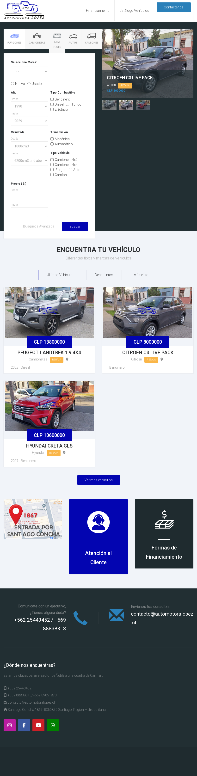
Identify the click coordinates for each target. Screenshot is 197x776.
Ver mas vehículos (99, 480)
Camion (61, 175)
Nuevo (20, 84)
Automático (64, 144)
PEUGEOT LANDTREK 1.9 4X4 (49, 352)
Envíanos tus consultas (150, 606)
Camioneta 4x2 (66, 160)
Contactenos (174, 7)
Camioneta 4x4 (66, 165)
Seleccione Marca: (24, 62)
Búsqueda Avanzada (38, 226)
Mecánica (62, 139)
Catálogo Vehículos (134, 11)
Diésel (59, 104)
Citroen (111, 85)
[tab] (14, 39)
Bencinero (62, 99)
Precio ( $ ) (18, 183)
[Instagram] (10, 725)
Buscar (74, 226)
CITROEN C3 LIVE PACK (130, 77)
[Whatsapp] (53, 725)
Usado (37, 84)
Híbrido (75, 104)
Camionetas (38, 359)
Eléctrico (61, 109)
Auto (76, 170)
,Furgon (61, 170)
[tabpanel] (49, 146)
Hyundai (38, 452)
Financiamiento (98, 11)
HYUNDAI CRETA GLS (49, 446)
